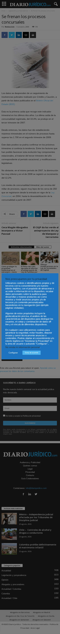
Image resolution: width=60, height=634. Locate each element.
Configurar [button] (13, 353)
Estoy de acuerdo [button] (31, 353)
